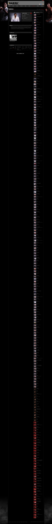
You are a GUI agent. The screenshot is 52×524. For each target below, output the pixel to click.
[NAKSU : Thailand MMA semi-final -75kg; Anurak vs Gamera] (13, 37)
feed (43, 4)
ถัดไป (23, 53)
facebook (41, 4)
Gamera (15, 48)
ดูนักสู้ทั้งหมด (20, 53)
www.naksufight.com (15, 3)
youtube (39, 4)
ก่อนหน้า (17, 53)
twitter (40, 4)
